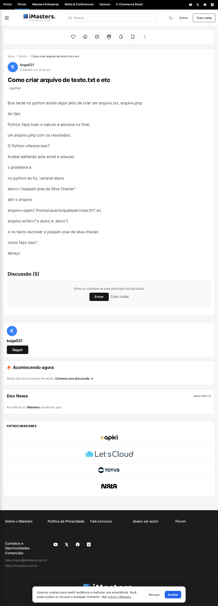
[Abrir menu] (7, 18)
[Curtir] (73, 36)
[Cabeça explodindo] (97, 36)
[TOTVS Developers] (109, 470)
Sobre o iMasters (19, 521)
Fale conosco (101, 521)
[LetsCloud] (109, 454)
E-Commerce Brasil (129, 4)
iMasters (200, 396)
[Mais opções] (144, 36)
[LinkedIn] (212, 4)
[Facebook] (205, 4)
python (15, 88)
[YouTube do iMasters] (55, 544)
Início (11, 56)
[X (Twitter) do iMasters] (66, 544)
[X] (197, 4)
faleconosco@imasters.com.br (26, 560)
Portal (7, 4)
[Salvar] (133, 36)
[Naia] (109, 486)
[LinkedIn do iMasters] (88, 544)
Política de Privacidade (66, 521)
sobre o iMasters (119, 597)
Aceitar (173, 594)
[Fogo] (121, 36)
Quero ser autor (145, 521)
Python (22, 56)
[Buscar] (70, 18)
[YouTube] (190, 4)
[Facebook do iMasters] (77, 544)
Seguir (17, 350)
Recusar (154, 594)
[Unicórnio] (85, 36)
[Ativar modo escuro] (171, 17)
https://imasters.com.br (21, 565)
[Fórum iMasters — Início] (39, 18)
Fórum (22, 4)
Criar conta (204, 18)
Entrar (183, 18)
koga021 (27, 65)
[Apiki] (109, 438)
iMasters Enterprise (45, 4)
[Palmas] (109, 36)
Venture (104, 4)
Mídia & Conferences (79, 4)
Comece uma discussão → (74, 378)
